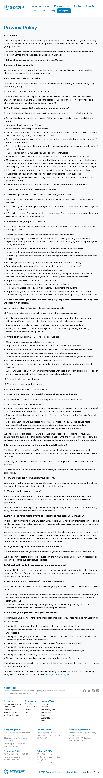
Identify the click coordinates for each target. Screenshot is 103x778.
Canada (44, 707)
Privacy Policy (93, 772)
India (43, 715)
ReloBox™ (8, 709)
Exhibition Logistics (12, 715)
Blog (27, 712)
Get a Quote (30, 704)
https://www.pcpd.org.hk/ (57, 674)
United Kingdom (48, 709)
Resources (29, 709)
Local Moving (9, 707)
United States (47, 712)
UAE (43, 720)
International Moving (12, 704)
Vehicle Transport (11, 712)
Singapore (45, 718)
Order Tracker (31, 707)
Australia (44, 704)
